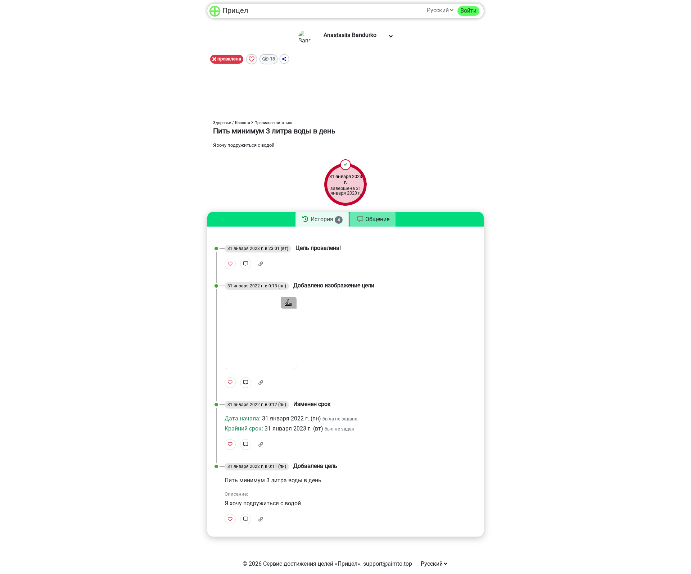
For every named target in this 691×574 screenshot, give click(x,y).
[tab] (322, 219)
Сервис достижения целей (298, 563)
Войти (468, 10)
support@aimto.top (387, 563)
